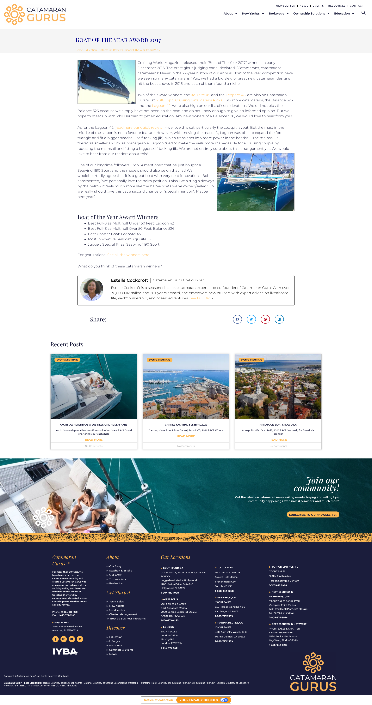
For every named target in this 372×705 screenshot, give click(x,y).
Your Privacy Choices (198, 700)
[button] (237, 319)
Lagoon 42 (161, 106)
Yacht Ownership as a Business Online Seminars (93, 424)
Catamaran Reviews (111, 50)
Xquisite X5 (200, 95)
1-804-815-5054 (278, 617)
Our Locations (175, 557)
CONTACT (357, 5)
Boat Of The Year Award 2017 (142, 50)
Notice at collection (158, 700)
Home (79, 50)
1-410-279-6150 (169, 620)
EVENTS (318, 5)
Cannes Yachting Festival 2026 (186, 424)
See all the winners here (128, 255)
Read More (93, 439)
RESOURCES (337, 5)
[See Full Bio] (212, 298)
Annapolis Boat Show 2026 (278, 424)
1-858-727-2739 (224, 641)
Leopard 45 (235, 95)
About (113, 557)
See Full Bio (200, 298)
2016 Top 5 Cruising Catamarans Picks (189, 100)
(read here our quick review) (139, 127)
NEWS (304, 5)
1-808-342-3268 (224, 590)
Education (91, 50)
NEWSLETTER (285, 5)
